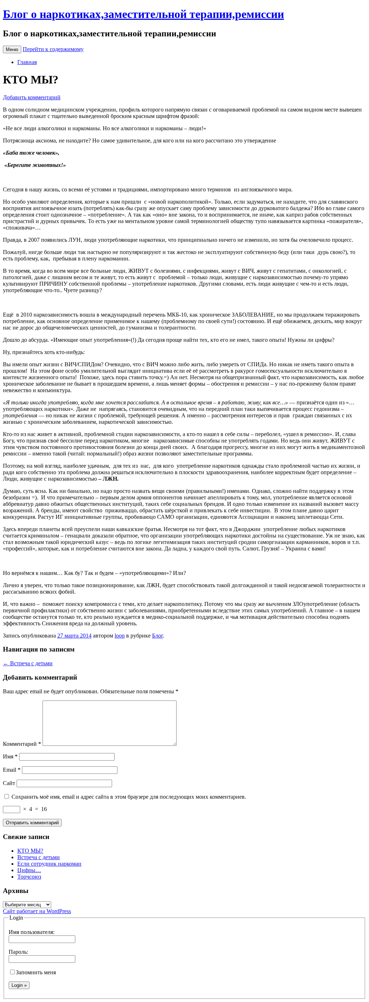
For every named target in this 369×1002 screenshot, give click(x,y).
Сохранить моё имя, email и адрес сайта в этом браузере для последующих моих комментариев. (129, 797)
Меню (12, 49)
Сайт (9, 783)
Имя (10, 756)
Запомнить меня (36, 972)
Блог (157, 636)
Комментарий (22, 744)
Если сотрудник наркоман (49, 864)
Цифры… (29, 870)
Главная (27, 62)
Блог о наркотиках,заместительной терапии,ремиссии (143, 14)
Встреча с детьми (28, 663)
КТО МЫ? (30, 851)
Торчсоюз (29, 877)
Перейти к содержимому (53, 49)
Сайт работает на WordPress (37, 911)
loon (120, 636)
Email (12, 770)
